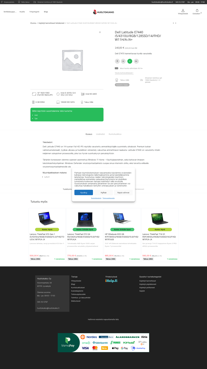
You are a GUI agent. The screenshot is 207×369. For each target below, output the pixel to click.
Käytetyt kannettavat (147, 281)
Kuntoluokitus (115, 134)
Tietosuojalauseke (109, 198)
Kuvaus (89, 134)
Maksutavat (75, 301)
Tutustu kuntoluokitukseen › (124, 73)
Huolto (22, 12)
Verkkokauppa (9, 12)
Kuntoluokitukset (78, 287)
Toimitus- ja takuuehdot (80, 297)
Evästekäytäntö (96, 198)
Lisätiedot (100, 134)
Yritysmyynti (34, 12)
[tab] (89, 134)
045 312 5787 (180, 2)
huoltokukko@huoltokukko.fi (162, 2)
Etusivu (33, 23)
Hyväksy (83, 192)
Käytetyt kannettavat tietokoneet (51, 23)
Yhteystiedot (183, 13)
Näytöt (142, 291)
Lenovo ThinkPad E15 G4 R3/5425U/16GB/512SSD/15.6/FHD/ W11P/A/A (83, 237)
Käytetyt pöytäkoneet (147, 284)
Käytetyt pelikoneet (147, 287)
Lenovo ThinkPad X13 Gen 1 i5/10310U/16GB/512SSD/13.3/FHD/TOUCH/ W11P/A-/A (47, 237)
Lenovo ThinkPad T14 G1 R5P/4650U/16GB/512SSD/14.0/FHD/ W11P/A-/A (159, 237)
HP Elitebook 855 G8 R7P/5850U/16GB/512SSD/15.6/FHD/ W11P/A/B (121, 237)
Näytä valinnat (123, 192)
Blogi (46, 12)
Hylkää (103, 192)
